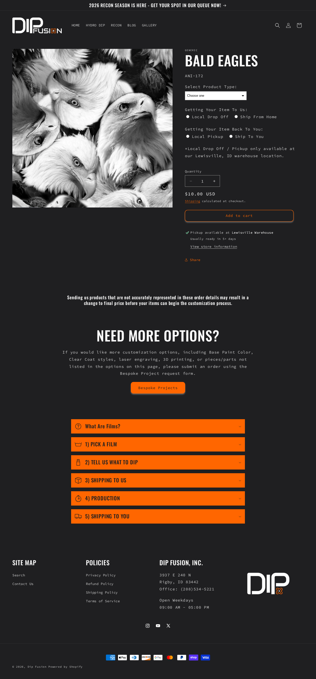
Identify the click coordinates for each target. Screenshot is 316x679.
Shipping (192, 201)
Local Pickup (207, 136)
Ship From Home (258, 116)
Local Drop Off (210, 116)
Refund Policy (100, 584)
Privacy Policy (101, 575)
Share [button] (195, 260)
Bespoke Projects (158, 387)
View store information (213, 246)
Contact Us (23, 584)
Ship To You (249, 136)
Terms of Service (103, 601)
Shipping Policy (102, 592)
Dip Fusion (37, 666)
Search (18, 575)
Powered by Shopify (65, 666)
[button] (277, 25)
